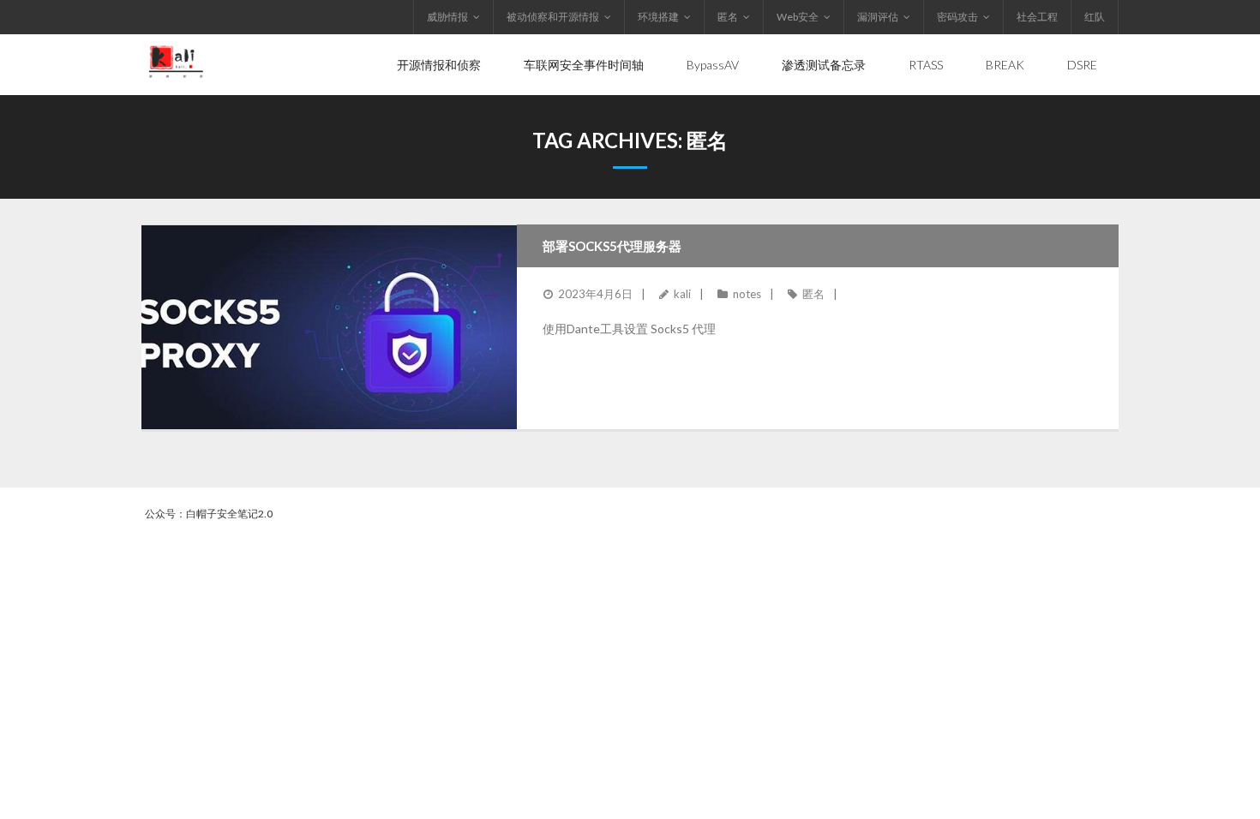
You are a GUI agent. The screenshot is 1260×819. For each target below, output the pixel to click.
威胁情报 (447, 16)
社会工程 (1037, 16)
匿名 (727, 16)
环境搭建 (658, 16)
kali (682, 294)
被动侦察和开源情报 (553, 16)
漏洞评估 (877, 16)
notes (747, 294)
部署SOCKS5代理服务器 (612, 246)
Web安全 (798, 16)
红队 (1094, 16)
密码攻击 (957, 16)
